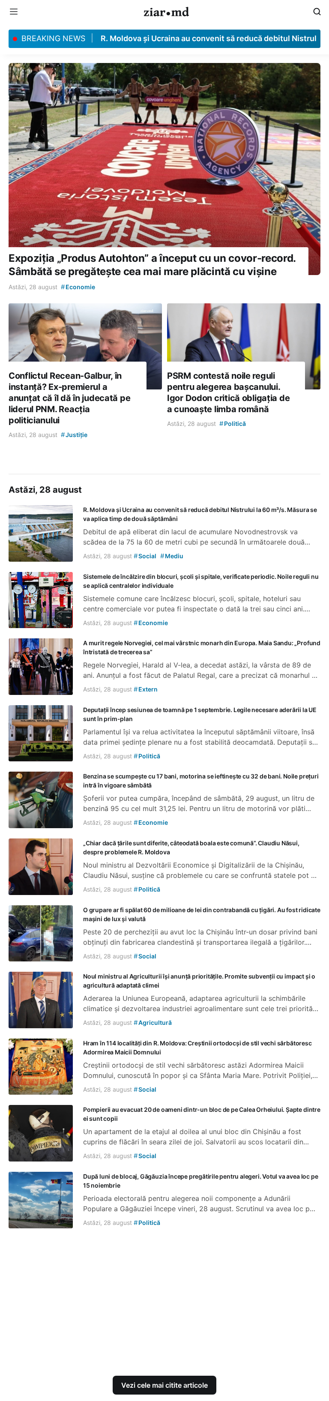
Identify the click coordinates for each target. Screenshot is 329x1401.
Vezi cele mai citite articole (164, 1385)
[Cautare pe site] (317, 11)
